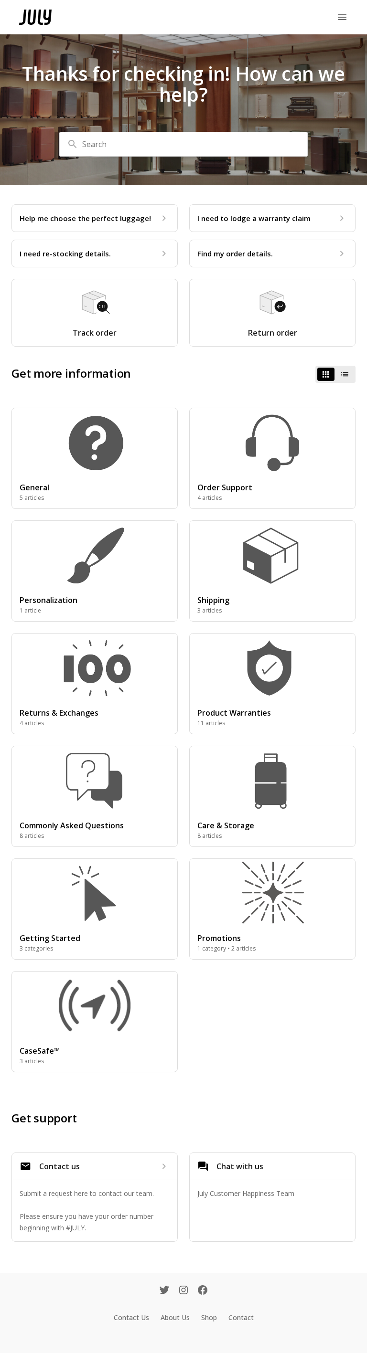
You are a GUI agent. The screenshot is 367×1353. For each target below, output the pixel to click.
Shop (209, 1317)
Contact (241, 1317)
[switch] (335, 374)
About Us (175, 1317)
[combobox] (183, 144)
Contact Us (131, 1317)
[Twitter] (164, 1291)
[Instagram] (183, 1291)
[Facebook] (202, 1291)
